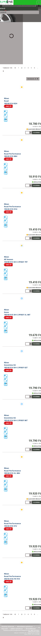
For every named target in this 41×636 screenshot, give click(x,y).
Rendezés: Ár (32, 79)
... (37, 68)
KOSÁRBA (36, 132)
